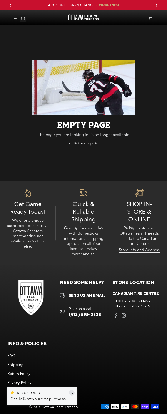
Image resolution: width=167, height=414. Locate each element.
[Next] (156, 5)
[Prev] (10, 5)
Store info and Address (139, 250)
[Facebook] (115, 315)
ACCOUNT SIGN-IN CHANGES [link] (72, 5)
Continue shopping (83, 143)
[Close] (72, 393)
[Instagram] (123, 315)
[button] (23, 18)
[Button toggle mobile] (16, 18)
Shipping (15, 364)
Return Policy (18, 373)
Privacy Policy (19, 383)
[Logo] (83, 18)
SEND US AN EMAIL (87, 296)
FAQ (11, 356)
